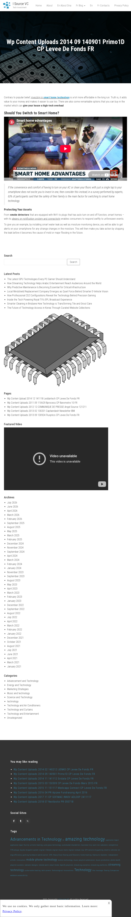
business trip (86, 845)
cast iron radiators (100, 845)
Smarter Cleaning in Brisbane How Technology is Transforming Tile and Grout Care (49, 303)
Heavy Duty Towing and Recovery (66, 855)
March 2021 (13, 662)
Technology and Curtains (20, 709)
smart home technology (56, 97)
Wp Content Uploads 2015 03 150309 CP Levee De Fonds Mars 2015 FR (55, 783)
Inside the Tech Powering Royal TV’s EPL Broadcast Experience (39, 299)
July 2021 (12, 650)
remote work (44, 865)
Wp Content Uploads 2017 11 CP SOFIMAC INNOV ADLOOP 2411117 (52, 797)
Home (39, 5)
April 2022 (12, 621)
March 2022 (13, 625)
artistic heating (36, 845)
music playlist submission (84, 860)
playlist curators (17, 865)
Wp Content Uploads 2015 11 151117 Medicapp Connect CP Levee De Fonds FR (60, 787)
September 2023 (15, 576)
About (49, 5)
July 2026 (12, 502)
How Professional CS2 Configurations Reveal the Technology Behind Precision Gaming (51, 295)
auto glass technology (52, 845)
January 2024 (14, 568)
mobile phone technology (41, 859)
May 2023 (12, 584)
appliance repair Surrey (19, 845)
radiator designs (31, 865)
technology (13, 701)
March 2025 (13, 535)
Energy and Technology (19, 685)
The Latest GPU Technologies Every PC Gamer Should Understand (41, 279)
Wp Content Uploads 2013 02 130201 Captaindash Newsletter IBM (41, 410)
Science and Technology (19, 697)
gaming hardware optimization (35, 855)
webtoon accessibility (18, 875)
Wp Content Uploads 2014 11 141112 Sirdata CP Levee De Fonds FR (54, 778)
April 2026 (12, 510)
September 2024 (15, 551)
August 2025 (13, 527)
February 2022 (14, 629)
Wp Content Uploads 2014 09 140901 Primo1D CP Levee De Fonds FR (54, 773)
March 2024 (13, 559)
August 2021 (13, 646)
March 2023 (13, 592)
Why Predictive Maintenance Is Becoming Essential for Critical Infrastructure (46, 287)
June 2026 (12, 506)
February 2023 (14, 596)
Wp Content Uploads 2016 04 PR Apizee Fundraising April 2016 (50, 792)
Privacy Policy (121, 5)
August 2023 (13, 580)
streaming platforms (99, 865)
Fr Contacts (103, 5)
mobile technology (65, 860)
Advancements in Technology (36, 839)
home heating (86, 855)
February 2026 (14, 518)
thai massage (97, 870)
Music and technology (18, 693)
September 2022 (15, 609)
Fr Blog (80, 5)
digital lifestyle (45, 850)
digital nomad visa (76, 850)
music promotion (103, 860)
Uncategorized (14, 717)
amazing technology (85, 839)
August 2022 (13, 613)
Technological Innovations (62, 870)
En (91, 5)
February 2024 (14, 564)
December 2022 (15, 605)
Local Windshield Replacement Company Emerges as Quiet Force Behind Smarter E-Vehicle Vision (57, 291)
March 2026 (13, 514)
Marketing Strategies (18, 689)
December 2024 (15, 543)
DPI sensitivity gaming (94, 850)
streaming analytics (82, 865)
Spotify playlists (66, 865)
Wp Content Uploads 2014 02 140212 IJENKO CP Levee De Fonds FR (53, 769)
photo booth (115, 860)
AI (63, 840)
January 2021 (14, 666)
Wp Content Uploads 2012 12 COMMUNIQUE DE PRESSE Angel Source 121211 (47, 406)
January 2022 (14, 633)
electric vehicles (110, 850)
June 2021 (12, 654)
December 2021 (15, 637)
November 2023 (15, 572)
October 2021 (14, 641)
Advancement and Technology (23, 680)
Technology (83, 870)
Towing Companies (111, 870)
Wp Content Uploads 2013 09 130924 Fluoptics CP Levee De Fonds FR (43, 415)
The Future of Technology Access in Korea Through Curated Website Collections (48, 307)
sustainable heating (33, 870)
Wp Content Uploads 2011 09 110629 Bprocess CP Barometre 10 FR (42, 402)
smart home (54, 865)
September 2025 (15, 523)
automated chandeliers (71, 845)
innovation (21, 860)
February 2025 (14, 539)
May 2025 (12, 531)
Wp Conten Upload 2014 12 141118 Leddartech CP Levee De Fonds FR (43, 398)
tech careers (46, 870)
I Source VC (21, 4)
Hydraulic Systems (99, 855)
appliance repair (112, 840)
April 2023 (12, 588)
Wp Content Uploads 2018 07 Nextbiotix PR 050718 (43, 801)
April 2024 (12, 555)
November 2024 (15, 547)
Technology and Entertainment (23, 713)
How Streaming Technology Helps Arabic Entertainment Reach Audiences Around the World (54, 283)
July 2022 (12, 617)
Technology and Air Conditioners (23, 705)
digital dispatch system (29, 850)
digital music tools (60, 850)
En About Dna (64, 5)
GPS (50, 855)
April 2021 (12, 658)
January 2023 (14, 600)
